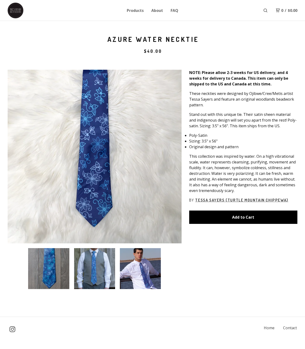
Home (269, 327)
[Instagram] (12, 329)
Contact (290, 327)
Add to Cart (243, 217)
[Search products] (265, 10)
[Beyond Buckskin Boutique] (32, 10)
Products (135, 10)
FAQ (174, 10)
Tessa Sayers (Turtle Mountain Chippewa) (241, 200)
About (157, 10)
